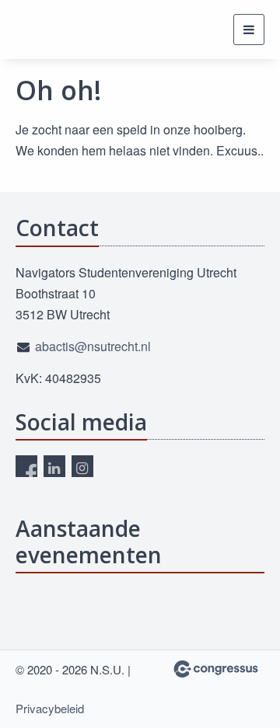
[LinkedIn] (54, 466)
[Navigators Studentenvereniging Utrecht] (45, 29)
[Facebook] (26, 466)
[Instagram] (82, 466)
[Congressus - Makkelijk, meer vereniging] (215, 668)
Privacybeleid (50, 708)
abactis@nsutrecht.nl (93, 346)
